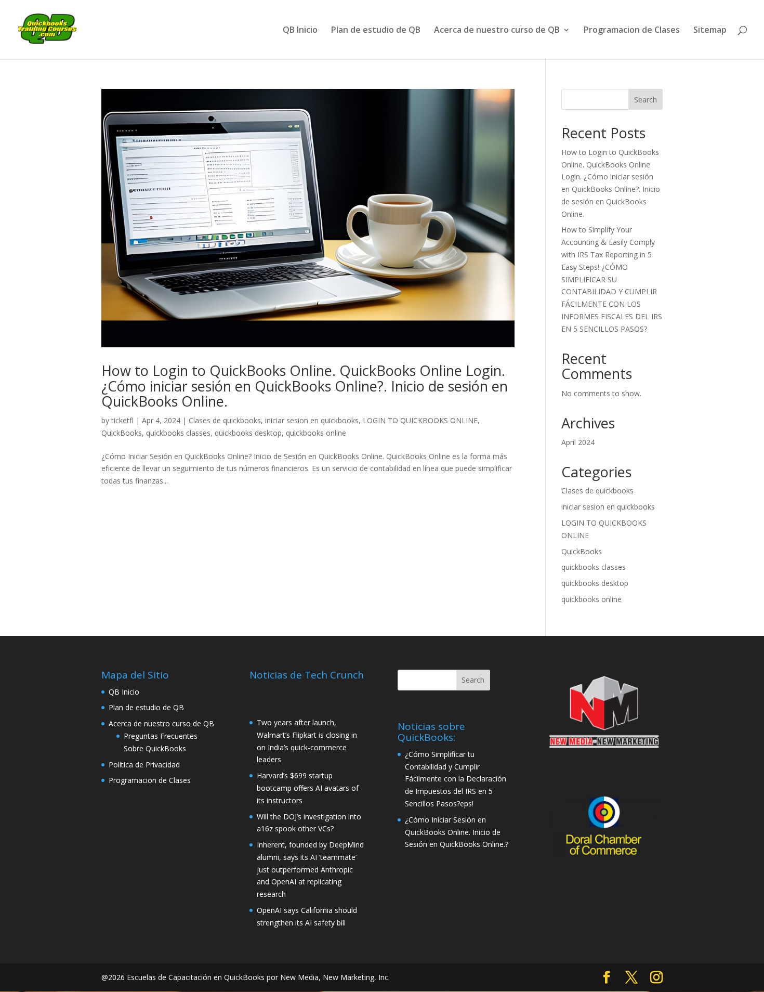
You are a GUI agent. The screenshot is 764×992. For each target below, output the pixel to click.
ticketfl (122, 420)
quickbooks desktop (248, 433)
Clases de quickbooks (225, 420)
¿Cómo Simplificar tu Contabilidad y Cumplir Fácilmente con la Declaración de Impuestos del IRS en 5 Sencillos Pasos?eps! (455, 778)
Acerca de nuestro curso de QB (497, 30)
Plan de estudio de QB (375, 30)
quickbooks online (316, 433)
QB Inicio (300, 30)
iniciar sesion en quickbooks (312, 420)
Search (645, 100)
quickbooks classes (178, 433)
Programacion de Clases (632, 30)
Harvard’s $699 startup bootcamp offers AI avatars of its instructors (308, 788)
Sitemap (710, 30)
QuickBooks (121, 433)
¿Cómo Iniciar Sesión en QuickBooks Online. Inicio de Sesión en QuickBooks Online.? (456, 832)
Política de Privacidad (144, 764)
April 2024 (578, 442)
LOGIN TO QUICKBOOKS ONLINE (420, 420)
